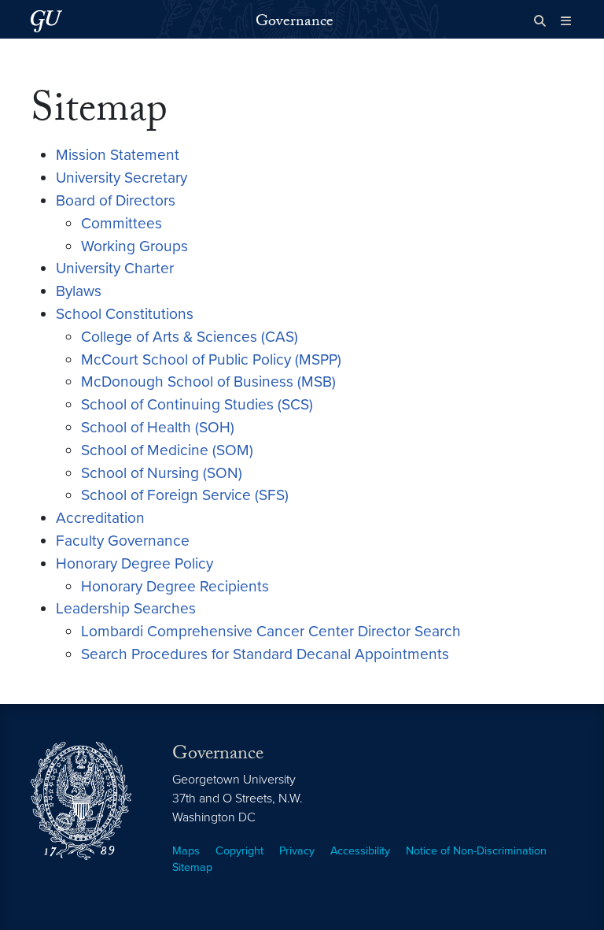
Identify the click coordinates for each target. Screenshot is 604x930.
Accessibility (360, 851)
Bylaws (78, 291)
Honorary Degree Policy (134, 563)
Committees (121, 223)
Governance (294, 22)
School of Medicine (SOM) (167, 450)
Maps (186, 851)
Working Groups (134, 246)
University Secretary (121, 178)
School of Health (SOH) (157, 427)
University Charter (115, 268)
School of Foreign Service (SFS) (185, 495)
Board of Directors (115, 200)
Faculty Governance (123, 541)
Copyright (239, 851)
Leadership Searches (126, 608)
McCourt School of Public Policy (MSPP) (211, 359)
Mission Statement (117, 155)
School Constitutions (124, 314)
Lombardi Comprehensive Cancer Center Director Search (271, 631)
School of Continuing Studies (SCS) (197, 404)
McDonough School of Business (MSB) (208, 381)
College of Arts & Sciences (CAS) (189, 337)
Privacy (297, 851)
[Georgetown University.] (46, 20)
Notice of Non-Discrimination (476, 851)
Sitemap (192, 867)
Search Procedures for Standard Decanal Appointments (265, 654)
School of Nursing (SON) (161, 473)
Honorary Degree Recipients (175, 586)
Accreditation (100, 518)
